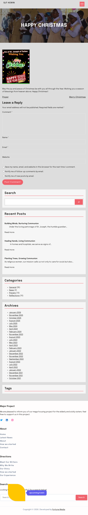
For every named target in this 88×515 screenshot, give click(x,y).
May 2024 (13, 326)
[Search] (79, 202)
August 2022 (14, 362)
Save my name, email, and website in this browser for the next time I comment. (40, 167)
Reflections (14, 296)
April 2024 (13, 329)
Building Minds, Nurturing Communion (22, 224)
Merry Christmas (77, 97)
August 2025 (14, 321)
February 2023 (15, 348)
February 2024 (15, 332)
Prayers (12, 293)
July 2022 (13, 365)
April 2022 (13, 367)
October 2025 (15, 318)
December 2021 (16, 373)
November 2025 (16, 315)
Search (81, 497)
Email (5, 147)
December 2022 (16, 354)
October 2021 (15, 378)
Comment (7, 112)
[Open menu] (82, 4)
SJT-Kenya (9, 3)
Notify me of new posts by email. (19, 176)
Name (5, 137)
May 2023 (13, 343)
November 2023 (16, 334)
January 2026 (15, 313)
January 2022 (15, 370)
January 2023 (15, 351)
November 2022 (16, 356)
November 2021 (16, 376)
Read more (9, 232)
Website (6, 157)
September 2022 (16, 359)
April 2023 (13, 345)
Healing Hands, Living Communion (20, 241)
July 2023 (13, 340)
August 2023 (14, 337)
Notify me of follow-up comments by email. (24, 172)
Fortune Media (58, 510)
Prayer (5, 97)
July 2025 (13, 324)
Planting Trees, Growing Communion (21, 258)
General (12, 287)
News (11, 290)
